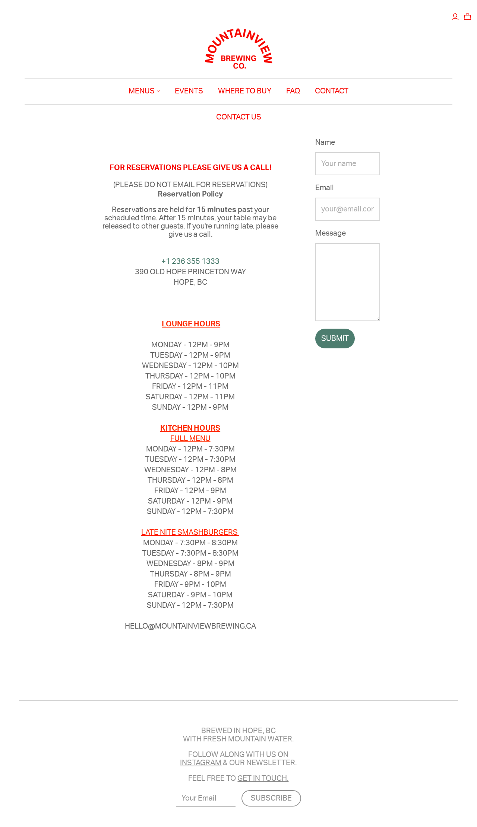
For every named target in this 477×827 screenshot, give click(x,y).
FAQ (293, 91)
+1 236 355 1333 (190, 261)
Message (330, 233)
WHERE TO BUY (244, 91)
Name (325, 142)
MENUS (142, 91)
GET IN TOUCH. (262, 778)
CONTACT (331, 91)
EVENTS (189, 91)
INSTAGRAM (200, 763)
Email (324, 188)
